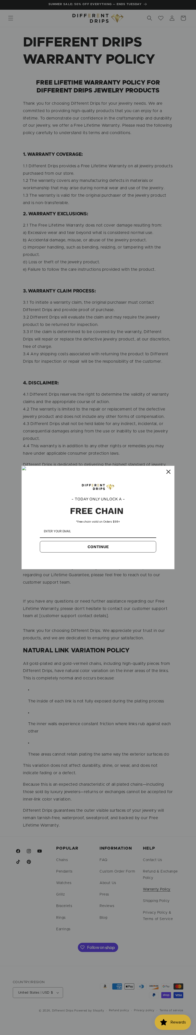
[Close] (168, 472)
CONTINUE (98, 546)
